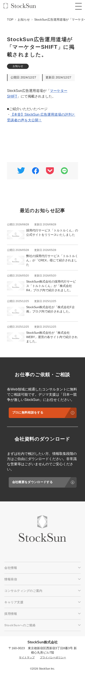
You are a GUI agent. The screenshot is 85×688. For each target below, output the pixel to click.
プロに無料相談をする (27, 412)
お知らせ (18, 66)
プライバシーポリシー (53, 657)
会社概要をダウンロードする (32, 482)
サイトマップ (27, 657)
